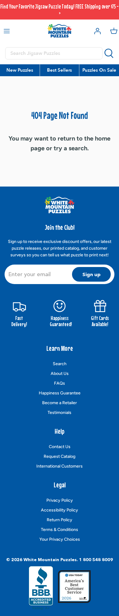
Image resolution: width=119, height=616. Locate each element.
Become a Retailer (59, 402)
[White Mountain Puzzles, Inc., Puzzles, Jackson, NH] (41, 588)
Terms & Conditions (59, 529)
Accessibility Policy (59, 510)
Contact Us (59, 446)
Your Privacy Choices (59, 539)
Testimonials (59, 412)
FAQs (59, 383)
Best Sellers (59, 70)
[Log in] (96, 30)
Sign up (91, 274)
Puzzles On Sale (99, 70)
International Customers (59, 466)
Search (60, 363)
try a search (70, 148)
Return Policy (59, 519)
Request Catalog (59, 456)
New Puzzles (19, 70)
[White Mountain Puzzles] (59, 31)
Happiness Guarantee (60, 393)
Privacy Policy (59, 500)
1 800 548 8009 (96, 559)
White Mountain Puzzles (50, 559)
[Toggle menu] (6, 30)
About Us (60, 373)
